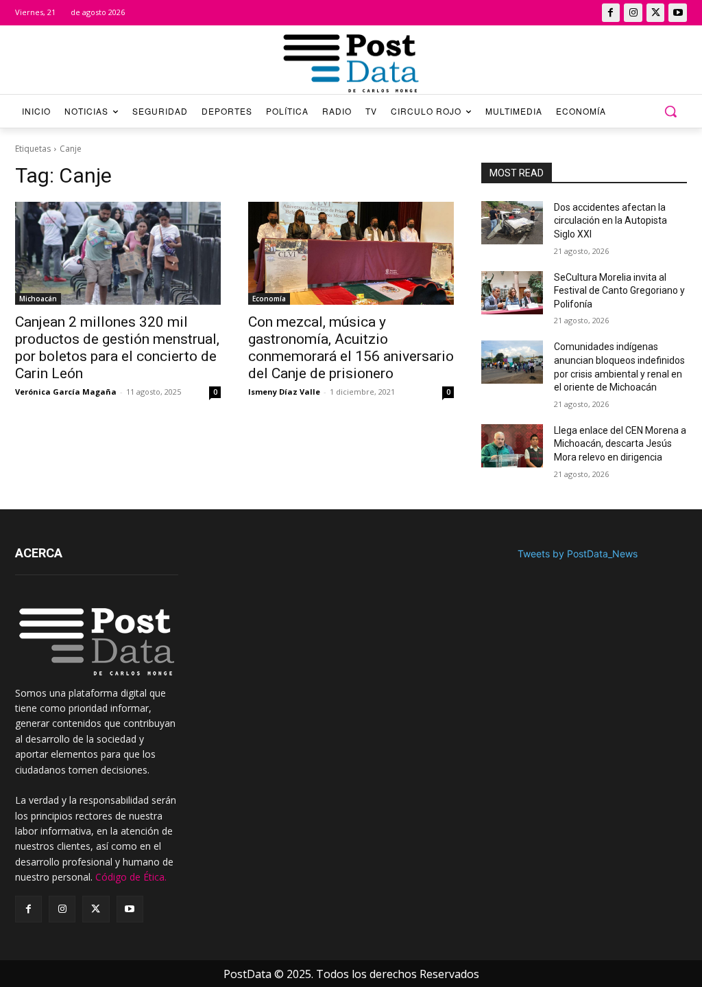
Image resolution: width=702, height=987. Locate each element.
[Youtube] (677, 12)
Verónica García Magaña (66, 391)
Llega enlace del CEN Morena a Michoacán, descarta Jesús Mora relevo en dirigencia (620, 444)
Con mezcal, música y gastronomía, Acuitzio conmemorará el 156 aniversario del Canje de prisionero (351, 348)
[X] (655, 12)
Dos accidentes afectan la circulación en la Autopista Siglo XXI (610, 221)
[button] (670, 111)
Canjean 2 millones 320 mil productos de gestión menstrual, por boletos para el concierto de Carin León (117, 348)
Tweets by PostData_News (578, 553)
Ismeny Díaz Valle (284, 391)
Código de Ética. (131, 876)
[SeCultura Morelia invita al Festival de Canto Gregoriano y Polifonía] (512, 292)
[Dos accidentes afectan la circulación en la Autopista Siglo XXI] (512, 222)
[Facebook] (611, 12)
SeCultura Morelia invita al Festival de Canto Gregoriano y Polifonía (619, 291)
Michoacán (38, 298)
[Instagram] (633, 12)
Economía (269, 298)
